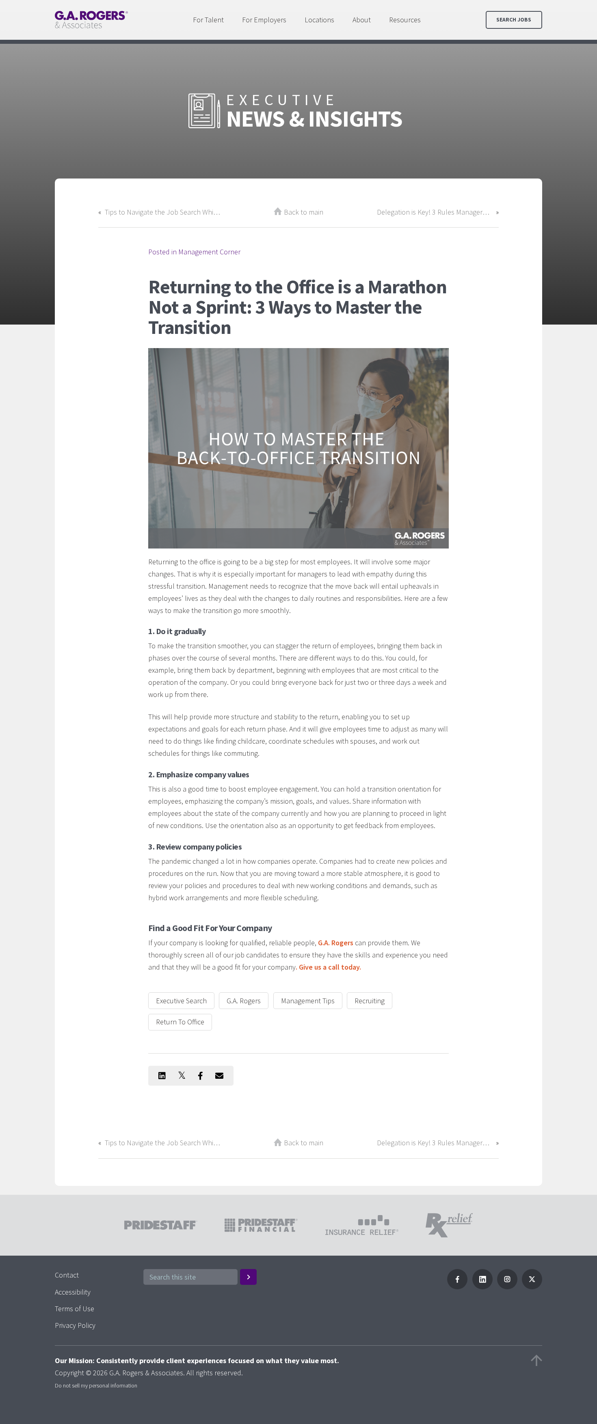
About (362, 19)
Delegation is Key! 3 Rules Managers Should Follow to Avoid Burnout (434, 212)
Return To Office (180, 1021)
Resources (405, 19)
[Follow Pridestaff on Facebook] (457, 1286)
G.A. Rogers (244, 1000)
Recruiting (370, 1000)
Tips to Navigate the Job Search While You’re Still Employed (162, 212)
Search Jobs (513, 19)
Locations (319, 19)
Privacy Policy (75, 1325)
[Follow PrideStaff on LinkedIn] (482, 1286)
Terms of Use (74, 1308)
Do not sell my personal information (96, 1385)
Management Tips (308, 1000)
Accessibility (73, 1292)
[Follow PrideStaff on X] (532, 1286)
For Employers (264, 19)
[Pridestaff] (91, 20)
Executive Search (181, 1000)
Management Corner (209, 251)
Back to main (303, 212)
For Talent (208, 19)
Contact (67, 1275)
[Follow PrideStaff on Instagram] (507, 1286)
